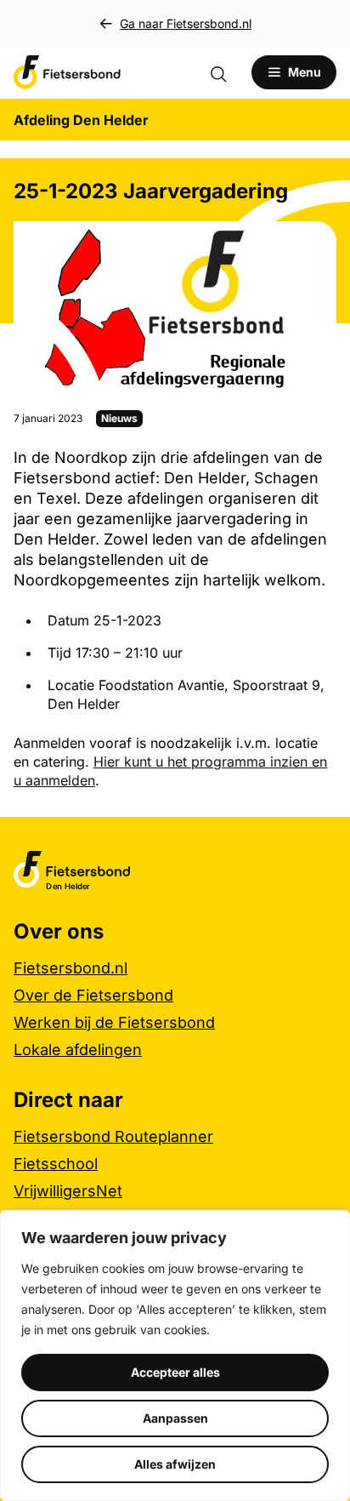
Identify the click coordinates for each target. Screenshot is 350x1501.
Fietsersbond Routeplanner (113, 1136)
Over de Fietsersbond (93, 995)
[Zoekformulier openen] (227, 72)
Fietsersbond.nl (70, 968)
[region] (175, 1355)
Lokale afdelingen (78, 1050)
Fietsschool (56, 1164)
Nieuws (119, 418)
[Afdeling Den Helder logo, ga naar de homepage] (67, 72)
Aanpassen (175, 1418)
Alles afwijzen (175, 1464)
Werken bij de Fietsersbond (114, 1022)
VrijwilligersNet (68, 1191)
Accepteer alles (175, 1372)
